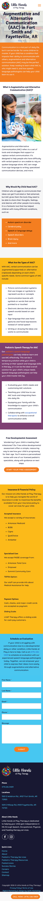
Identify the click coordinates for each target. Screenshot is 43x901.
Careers (5, 869)
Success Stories (9, 866)
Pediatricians (8, 863)
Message (5, 723)
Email (4, 701)
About (4, 854)
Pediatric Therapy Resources (15, 860)
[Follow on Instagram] (11, 837)
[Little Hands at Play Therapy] (17, 5)
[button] (39, 5)
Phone (5, 712)
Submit (21, 749)
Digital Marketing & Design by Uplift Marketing (21, 891)
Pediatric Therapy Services (14, 857)
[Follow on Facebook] (5, 837)
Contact (5, 872)
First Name (7, 680)
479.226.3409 (7, 787)
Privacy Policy (15, 888)
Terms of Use (27, 888)
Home (4, 851)
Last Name (6, 691)
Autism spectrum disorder (19, 222)
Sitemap (5, 875)
